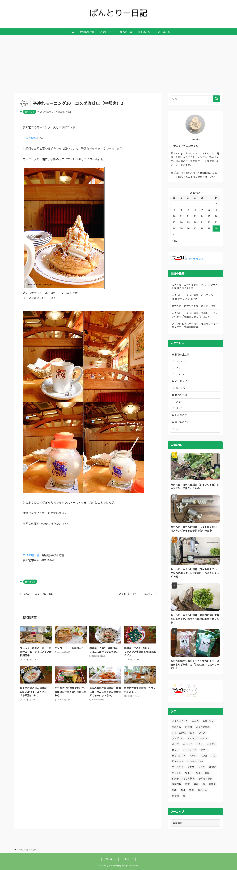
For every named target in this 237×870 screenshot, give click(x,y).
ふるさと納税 (203, 727)
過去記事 (31, 138)
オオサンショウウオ (197, 738)
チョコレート (178, 755)
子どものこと (182, 422)
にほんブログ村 (194, 259)
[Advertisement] (118, 61)
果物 (196, 784)
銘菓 (191, 789)
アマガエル (181, 361)
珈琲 (183, 789)
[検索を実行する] (216, 98)
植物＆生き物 (182, 354)
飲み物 (175, 795)
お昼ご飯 (176, 727)
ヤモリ (179, 367)
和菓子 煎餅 (203, 772)
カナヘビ (180, 374)
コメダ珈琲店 (31, 555)
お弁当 (195, 721)
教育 (187, 784)
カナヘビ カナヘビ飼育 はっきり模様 (193, 305)
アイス (202, 732)
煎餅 (174, 789)
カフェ (199, 744)
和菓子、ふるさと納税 (183, 778)
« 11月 (174, 241)
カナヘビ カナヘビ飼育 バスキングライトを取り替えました (195, 286)
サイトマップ (127, 859)
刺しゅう (180, 388)
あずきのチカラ (180, 721)
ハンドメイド (182, 381)
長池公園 (202, 789)
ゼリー (204, 749)
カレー (175, 749)
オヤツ (179, 408)
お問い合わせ (110, 859)
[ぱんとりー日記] (118, 12)
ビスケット (177, 761)
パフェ (204, 755)
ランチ (201, 767)
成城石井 (176, 784)
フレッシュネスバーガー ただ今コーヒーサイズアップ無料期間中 (195, 325)
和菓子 (188, 772)
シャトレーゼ (189, 749)
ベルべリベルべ (195, 761)
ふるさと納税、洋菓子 (183, 732)
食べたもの (29, 111)
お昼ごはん (208, 721)
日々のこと (181, 415)
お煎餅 (188, 727)
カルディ (211, 744)
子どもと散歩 (205, 778)
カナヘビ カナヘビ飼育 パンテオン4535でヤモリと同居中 (192, 296)
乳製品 (212, 767)
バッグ (193, 755)
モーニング (177, 767)
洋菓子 (212, 784)
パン (178, 401)
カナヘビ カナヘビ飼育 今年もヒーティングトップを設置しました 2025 (195, 314)
